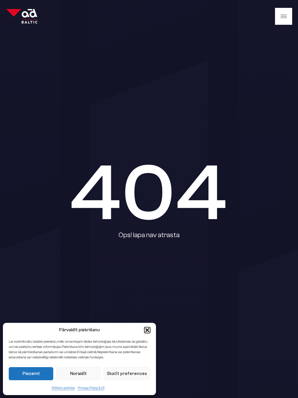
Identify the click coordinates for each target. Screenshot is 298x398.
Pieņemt (31, 373)
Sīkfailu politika (63, 388)
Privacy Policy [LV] (91, 388)
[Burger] (283, 16)
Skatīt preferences (127, 373)
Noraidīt (78, 373)
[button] (147, 330)
